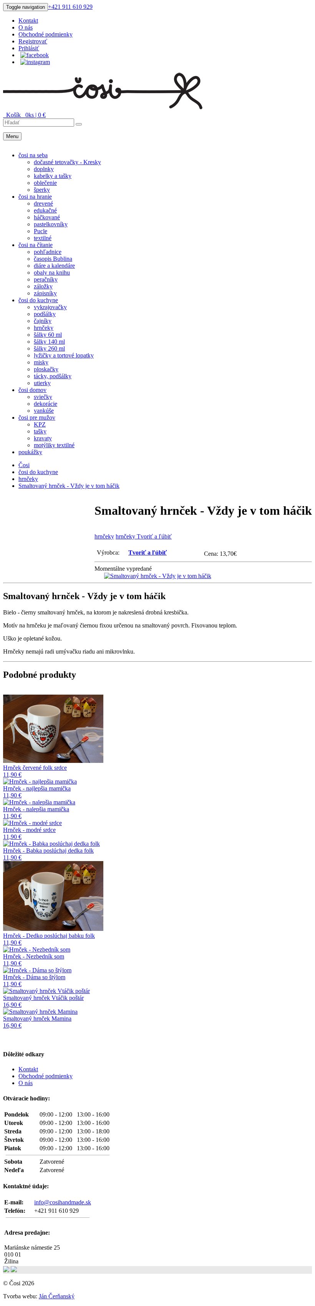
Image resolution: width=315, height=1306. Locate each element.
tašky (40, 431)
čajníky (42, 321)
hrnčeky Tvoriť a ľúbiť (144, 536)
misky (41, 362)
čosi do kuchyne (38, 300)
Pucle (40, 231)
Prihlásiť (28, 48)
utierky (42, 383)
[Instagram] (35, 62)
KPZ (40, 424)
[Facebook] (34, 55)
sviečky (43, 397)
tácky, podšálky (52, 376)
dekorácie (45, 403)
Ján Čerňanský (57, 1296)
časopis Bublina (53, 258)
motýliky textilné (54, 445)
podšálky (45, 314)
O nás (25, 27)
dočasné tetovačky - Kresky (67, 162)
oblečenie (45, 183)
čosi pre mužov (36, 417)
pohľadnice (47, 252)
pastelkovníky (51, 224)
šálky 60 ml (48, 334)
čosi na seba (33, 155)
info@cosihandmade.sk (62, 1202)
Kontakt (28, 20)
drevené (43, 203)
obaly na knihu (52, 272)
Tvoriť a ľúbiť (147, 552)
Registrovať (32, 41)
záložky (43, 286)
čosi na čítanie (35, 245)
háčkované (47, 217)
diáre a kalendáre (54, 265)
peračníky (46, 279)
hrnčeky (43, 327)
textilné (42, 238)
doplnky (44, 169)
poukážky (30, 452)
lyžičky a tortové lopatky (64, 355)
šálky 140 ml (49, 341)
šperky (42, 189)
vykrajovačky (50, 307)
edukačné (45, 210)
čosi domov (32, 390)
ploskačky (46, 369)
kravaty (43, 438)
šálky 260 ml (49, 348)
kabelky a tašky (52, 176)
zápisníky (45, 293)
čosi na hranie (35, 196)
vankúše (44, 410)
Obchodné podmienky (45, 34)
